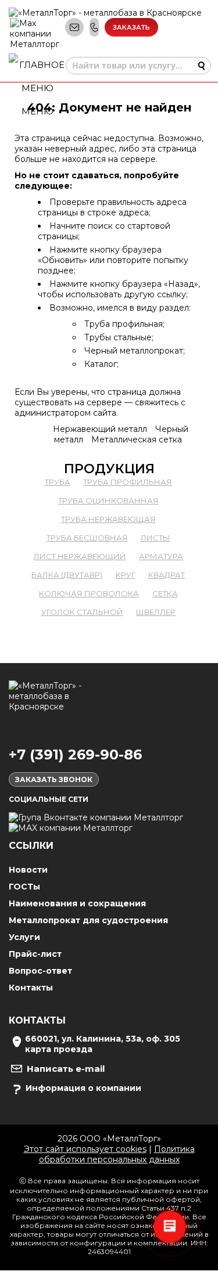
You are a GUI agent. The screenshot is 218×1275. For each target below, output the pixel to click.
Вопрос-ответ (40, 971)
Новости (28, 870)
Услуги (24, 937)
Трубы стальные (118, 337)
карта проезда (58, 1049)
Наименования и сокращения (77, 903)
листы (155, 537)
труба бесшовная (87, 537)
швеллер (156, 612)
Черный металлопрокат (133, 350)
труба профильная (127, 482)
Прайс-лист (35, 954)
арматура (161, 556)
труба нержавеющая (108, 519)
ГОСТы (24, 886)
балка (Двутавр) (66, 574)
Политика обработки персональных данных (117, 1154)
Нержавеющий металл (100, 429)
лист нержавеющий (80, 556)
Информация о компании (83, 1088)
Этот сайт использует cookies (85, 1149)
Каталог (100, 364)
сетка (165, 593)
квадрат (166, 574)
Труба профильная (123, 324)
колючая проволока (89, 593)
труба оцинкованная (108, 500)
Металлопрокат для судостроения (88, 920)
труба (57, 482)
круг (125, 574)
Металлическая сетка (136, 439)
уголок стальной (82, 612)
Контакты (31, 987)
